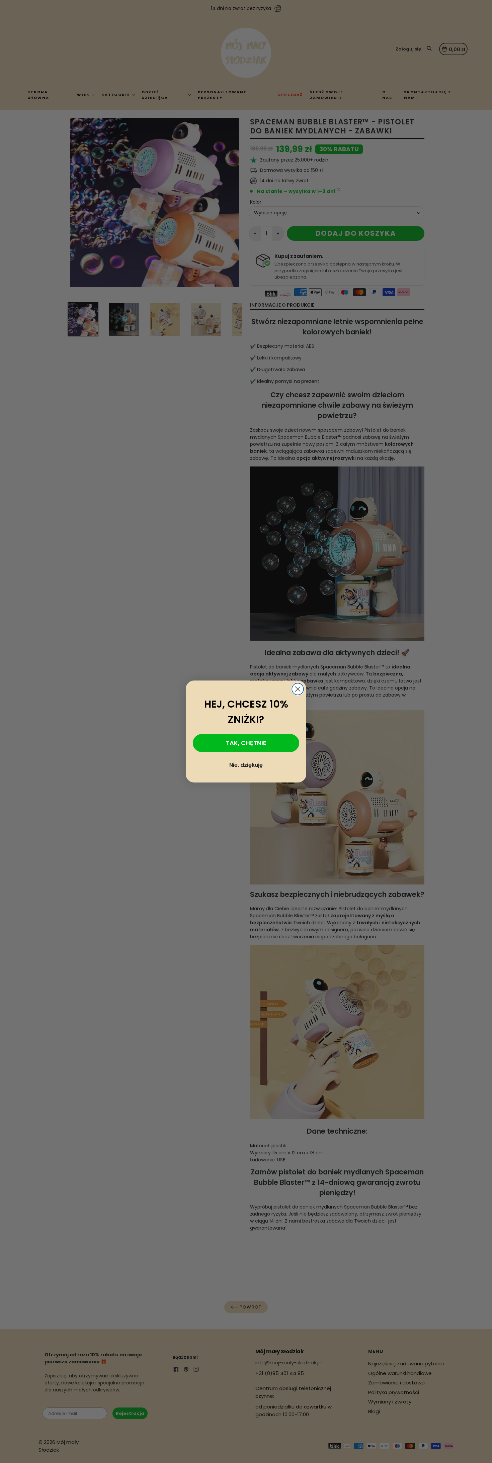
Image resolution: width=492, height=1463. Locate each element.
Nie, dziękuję (246, 765)
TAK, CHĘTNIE (246, 743)
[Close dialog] (298, 689)
